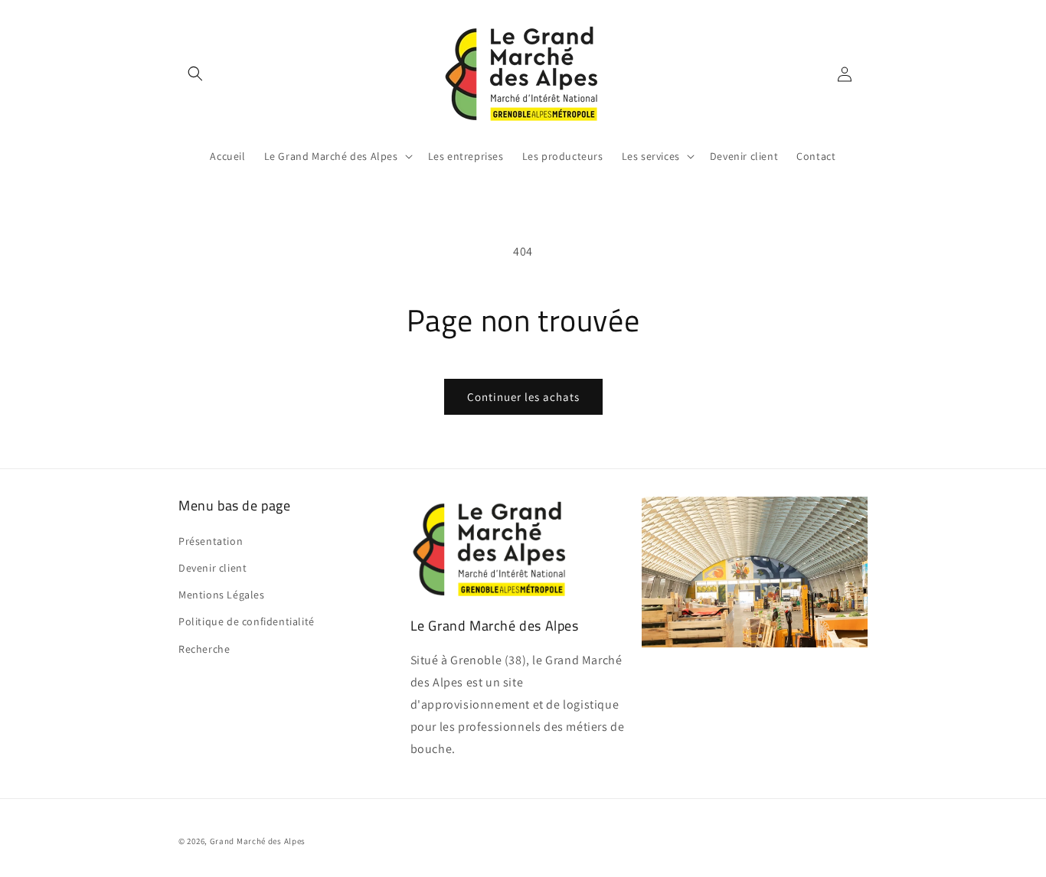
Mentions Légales (221, 595)
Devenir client (212, 568)
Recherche (204, 649)
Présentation (210, 541)
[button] (195, 73)
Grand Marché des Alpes (258, 841)
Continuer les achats (523, 397)
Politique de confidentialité (246, 621)
